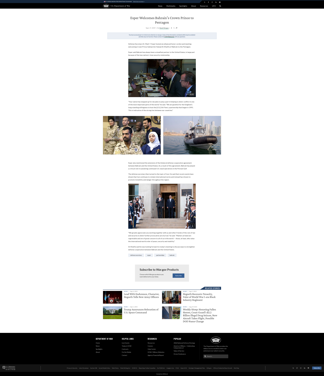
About (193, 6)
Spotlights (183, 6)
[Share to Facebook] (171, 28)
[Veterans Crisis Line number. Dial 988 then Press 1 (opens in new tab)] (9, 368)
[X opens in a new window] (204, 2)
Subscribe (178, 276)
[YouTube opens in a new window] (220, 2)
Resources (204, 6)
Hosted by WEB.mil (162, 374)
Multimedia (170, 6)
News (160, 6)
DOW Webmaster (169, 36)
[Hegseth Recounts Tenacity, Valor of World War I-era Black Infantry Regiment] (191, 297)
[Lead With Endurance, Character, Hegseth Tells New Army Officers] (132, 297)
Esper (149, 255)
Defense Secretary (136, 255)
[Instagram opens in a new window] (212, 2)
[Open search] (220, 6)
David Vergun (164, 28)
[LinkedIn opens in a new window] (216, 2)
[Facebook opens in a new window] (208, 2)
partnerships (160, 255)
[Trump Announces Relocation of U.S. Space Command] (132, 312)
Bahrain (172, 255)
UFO (214, 6)
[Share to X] (174, 28)
